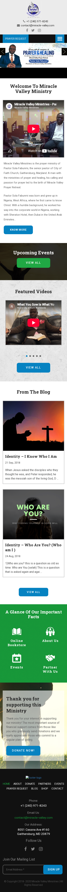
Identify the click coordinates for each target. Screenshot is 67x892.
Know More (18, 229)
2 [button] (30, 356)
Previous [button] (2, 51)
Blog (34, 788)
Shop (44, 788)
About (17, 783)
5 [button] (40, 356)
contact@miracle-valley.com (37, 25)
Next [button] (64, 51)
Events (59, 783)
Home (6, 783)
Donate (30, 783)
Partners (44, 783)
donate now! (23, 750)
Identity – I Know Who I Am (31, 456)
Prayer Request (17, 788)
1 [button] (27, 356)
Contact (57, 788)
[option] (33, 60)
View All (33, 262)
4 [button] (37, 356)
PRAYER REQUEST (15, 38)
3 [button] (34, 356)
